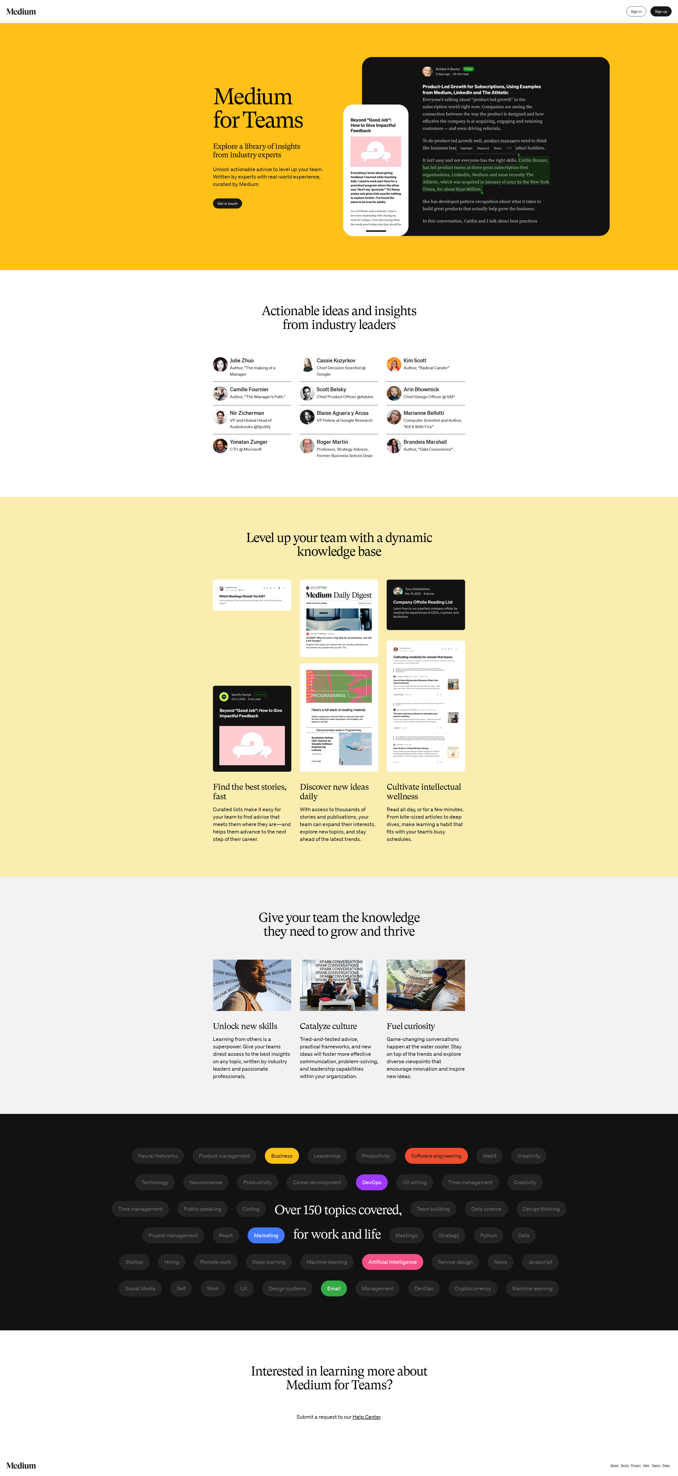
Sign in (636, 11)
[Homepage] (21, 11)
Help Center (367, 1417)
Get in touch (227, 203)
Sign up (661, 11)
